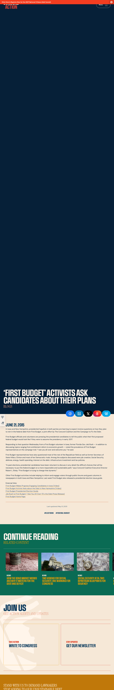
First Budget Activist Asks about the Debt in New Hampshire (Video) (33, 489)
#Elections (49, 513)
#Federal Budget (63, 513)
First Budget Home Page (15, 497)
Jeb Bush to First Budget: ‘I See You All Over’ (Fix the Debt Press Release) (35, 494)
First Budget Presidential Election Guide (22, 491)
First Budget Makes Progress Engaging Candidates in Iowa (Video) (32, 486)
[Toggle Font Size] (2, 423)
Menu (101, 5)
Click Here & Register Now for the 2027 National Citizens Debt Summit (26, 2)
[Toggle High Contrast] (2, 417)
